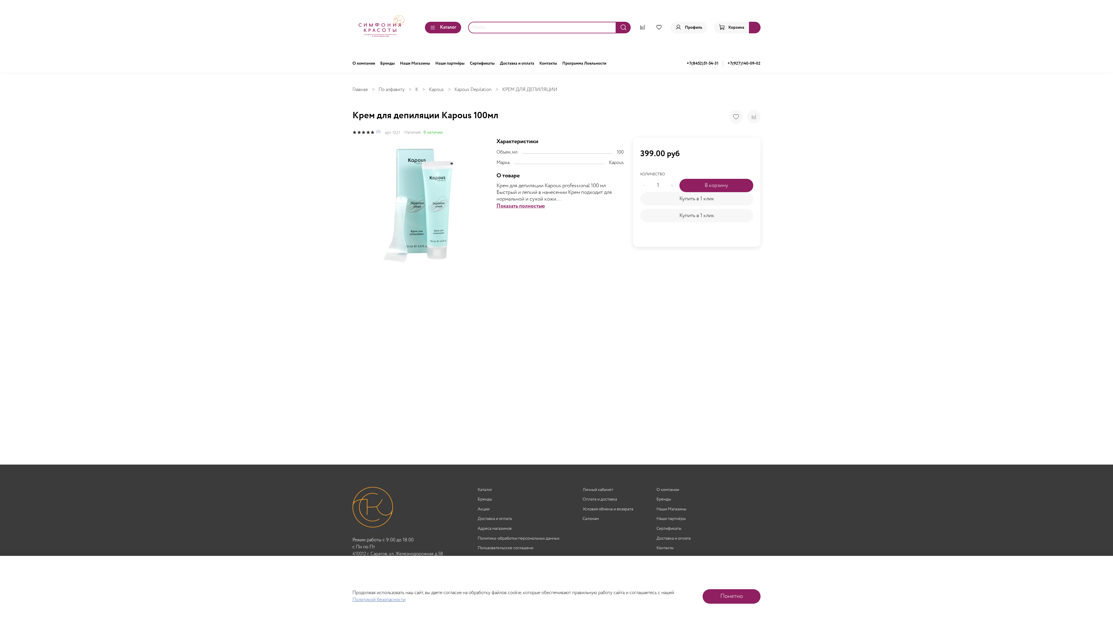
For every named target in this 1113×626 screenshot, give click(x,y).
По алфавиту (392, 89)
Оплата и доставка (600, 499)
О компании (363, 63)
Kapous (436, 89)
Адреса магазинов (495, 529)
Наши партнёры (450, 63)
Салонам (591, 519)
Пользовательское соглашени (505, 548)
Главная (360, 89)
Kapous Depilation (473, 89)
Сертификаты (482, 63)
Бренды (387, 63)
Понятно (731, 596)
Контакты (548, 63)
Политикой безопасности (378, 599)
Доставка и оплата (517, 63)
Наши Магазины (415, 63)
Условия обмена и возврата (608, 509)
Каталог (448, 27)
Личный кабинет (598, 490)
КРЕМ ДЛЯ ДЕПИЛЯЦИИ (529, 89)
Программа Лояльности (584, 63)
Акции (484, 509)
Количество (652, 174)
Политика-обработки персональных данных (518, 539)
